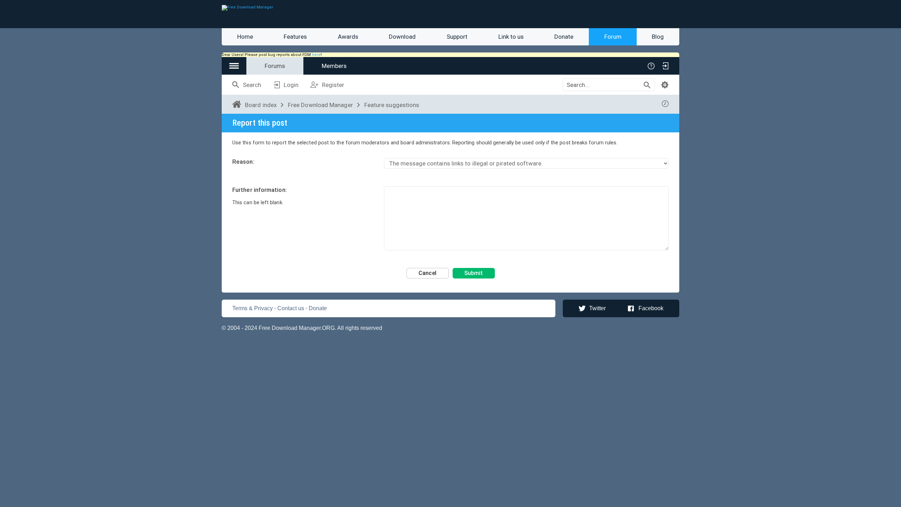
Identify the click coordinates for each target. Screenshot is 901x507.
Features (295, 36)
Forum (613, 36)
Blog (658, 36)
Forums (275, 65)
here (316, 54)
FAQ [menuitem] (651, 65)
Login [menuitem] (665, 65)
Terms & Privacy (252, 308)
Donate (563, 36)
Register (333, 84)
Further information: (259, 189)
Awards (348, 36)
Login (291, 84)
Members (334, 65)
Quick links (234, 66)
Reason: (243, 161)
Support (457, 36)
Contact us (290, 308)
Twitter (597, 308)
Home (245, 36)
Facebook (650, 308)
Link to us (511, 36)
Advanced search (664, 85)
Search (252, 84)
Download (402, 36)
